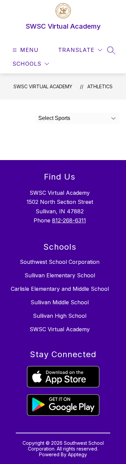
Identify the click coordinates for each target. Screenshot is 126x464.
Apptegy (77, 454)
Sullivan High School (59, 315)
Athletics (100, 86)
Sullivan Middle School (60, 302)
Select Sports (54, 118)
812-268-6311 (69, 220)
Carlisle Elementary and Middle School (60, 288)
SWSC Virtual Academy (42, 86)
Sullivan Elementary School (60, 275)
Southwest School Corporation (59, 261)
